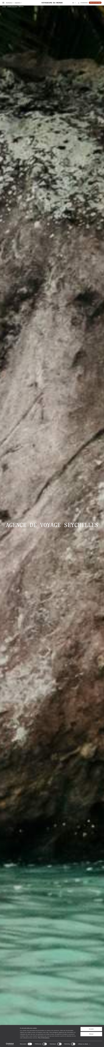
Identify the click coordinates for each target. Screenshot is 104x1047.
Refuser (91, 1034)
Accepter (91, 1029)
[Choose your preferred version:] (74, 2)
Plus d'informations (43, 1037)
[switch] (44, 1044)
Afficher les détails (83, 1044)
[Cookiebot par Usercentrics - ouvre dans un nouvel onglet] (10, 1044)
